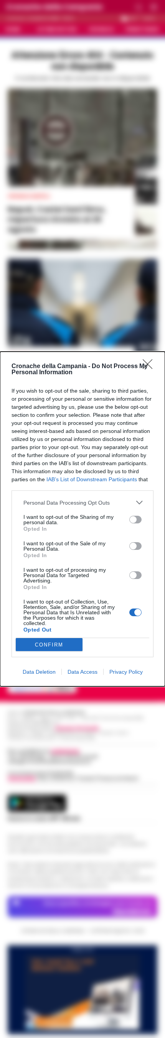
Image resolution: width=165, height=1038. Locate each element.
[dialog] (82, 519)
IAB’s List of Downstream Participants (91, 479)
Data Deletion (39, 672)
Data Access (82, 672)
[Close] (150, 366)
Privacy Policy (126, 672)
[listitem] (82, 502)
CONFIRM (49, 645)
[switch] (135, 519)
